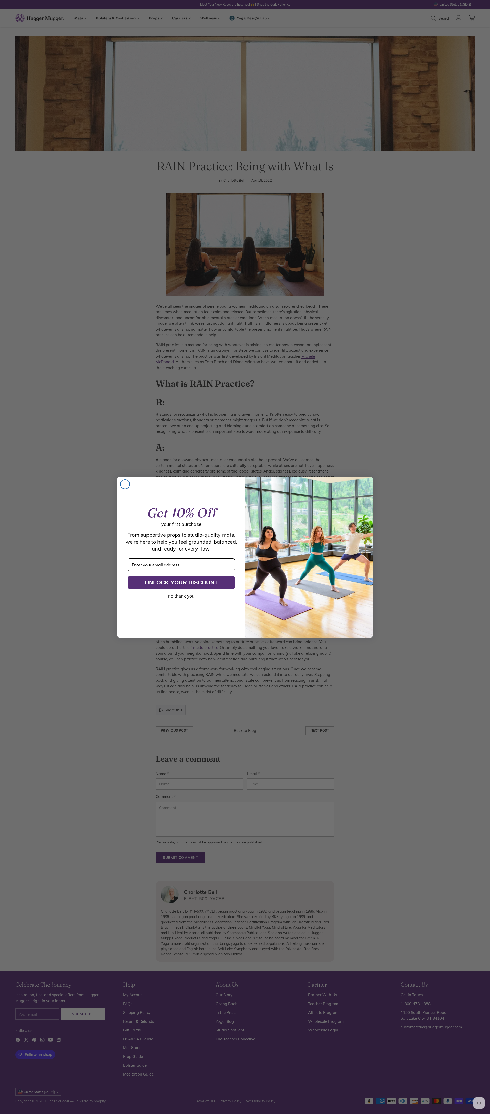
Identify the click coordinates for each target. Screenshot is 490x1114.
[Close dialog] (125, 484)
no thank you (181, 596)
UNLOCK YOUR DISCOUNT (181, 582)
